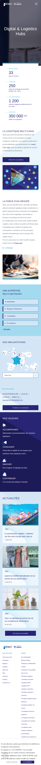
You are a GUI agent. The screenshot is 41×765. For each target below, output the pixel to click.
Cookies (23, 666)
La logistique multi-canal (27, 717)
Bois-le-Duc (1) (9, 397)
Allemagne (5, 660)
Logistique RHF (25, 686)
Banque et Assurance (14, 309)
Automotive (11, 302)
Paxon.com (18, 243)
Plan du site (24, 673)
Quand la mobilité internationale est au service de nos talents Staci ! (20, 577)
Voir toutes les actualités (20, 633)
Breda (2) (22, 397)
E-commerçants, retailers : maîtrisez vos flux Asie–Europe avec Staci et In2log (19, 536)
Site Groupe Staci (7, 657)
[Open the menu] (36, 4)
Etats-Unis (5, 670)
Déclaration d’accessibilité (28, 670)
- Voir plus (6, 329)
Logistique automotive (27, 689)
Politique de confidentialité (28, 663)
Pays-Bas (5, 676)
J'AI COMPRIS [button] (27, 762)
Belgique (5, 663)
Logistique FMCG (26, 682)
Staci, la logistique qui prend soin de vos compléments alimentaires (19, 619)
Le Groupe (8, 248)
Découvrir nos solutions (16, 160)
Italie (4, 673)
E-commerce (11, 323)
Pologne (5, 679)
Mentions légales (25, 660)
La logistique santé (26, 727)
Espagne (5, 666)
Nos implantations (26, 657)
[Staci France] (12, 4)
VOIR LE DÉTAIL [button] (12, 762)
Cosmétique (11, 316)
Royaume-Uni (6, 682)
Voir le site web (9, 389)
